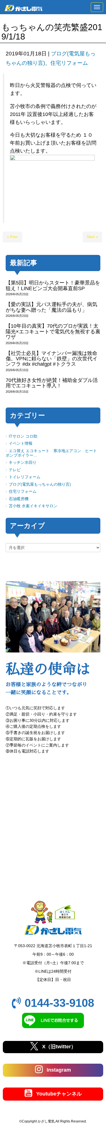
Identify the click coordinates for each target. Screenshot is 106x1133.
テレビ (15, 470)
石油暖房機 (19, 499)
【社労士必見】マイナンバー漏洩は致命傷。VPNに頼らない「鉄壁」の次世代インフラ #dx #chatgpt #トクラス (52, 358)
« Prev (12, 237)
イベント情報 (21, 443)
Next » (92, 237)
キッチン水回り (22, 462)
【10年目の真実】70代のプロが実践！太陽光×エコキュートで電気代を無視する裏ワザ (53, 331)
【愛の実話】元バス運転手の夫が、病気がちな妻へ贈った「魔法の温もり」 (51, 307)
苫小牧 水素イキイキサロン (33, 506)
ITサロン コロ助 (23, 436)
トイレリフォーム (24, 477)
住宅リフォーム (69, 63)
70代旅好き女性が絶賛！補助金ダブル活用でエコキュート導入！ (52, 382)
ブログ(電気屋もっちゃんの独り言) (40, 484)
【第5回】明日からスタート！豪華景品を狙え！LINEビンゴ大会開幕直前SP (53, 285)
